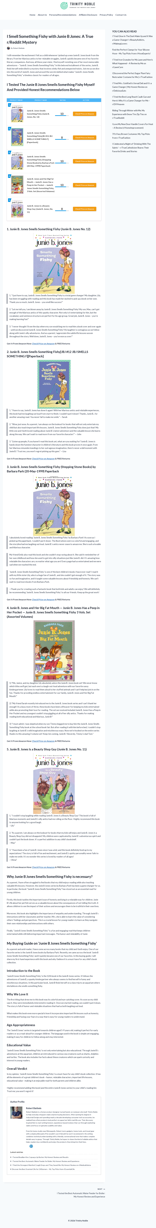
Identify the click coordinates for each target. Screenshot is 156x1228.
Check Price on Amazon (84, 114)
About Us (42, 15)
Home (32, 15)
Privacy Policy (106, 15)
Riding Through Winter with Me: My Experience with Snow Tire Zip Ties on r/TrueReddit (129, 114)
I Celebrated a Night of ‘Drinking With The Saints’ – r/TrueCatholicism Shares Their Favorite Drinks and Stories (131, 148)
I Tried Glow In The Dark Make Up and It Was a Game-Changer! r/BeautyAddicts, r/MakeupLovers (132, 40)
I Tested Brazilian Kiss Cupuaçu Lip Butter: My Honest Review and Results (40, 1157)
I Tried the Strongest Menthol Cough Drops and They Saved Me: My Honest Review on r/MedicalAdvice (51, 1165)
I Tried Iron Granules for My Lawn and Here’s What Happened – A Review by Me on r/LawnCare (132, 63)
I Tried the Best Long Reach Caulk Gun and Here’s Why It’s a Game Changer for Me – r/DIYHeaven (131, 101)
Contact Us (120, 15)
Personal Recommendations (62, 15)
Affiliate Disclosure (88, 15)
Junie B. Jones (19, 467)
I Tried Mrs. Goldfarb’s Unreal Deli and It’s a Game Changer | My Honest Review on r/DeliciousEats (132, 87)
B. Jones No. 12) (79, 229)
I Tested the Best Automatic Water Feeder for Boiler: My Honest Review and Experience (45, 1161)
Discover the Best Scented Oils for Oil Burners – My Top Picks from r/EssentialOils (43, 1169)
